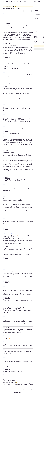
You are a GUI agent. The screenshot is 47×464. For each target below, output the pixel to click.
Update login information (37, 14)
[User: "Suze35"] (4, 57)
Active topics (36, 22)
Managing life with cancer (39, 37)
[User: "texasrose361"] (4, 13)
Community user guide (37, 26)
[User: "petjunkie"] (4, 246)
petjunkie (6, 245)
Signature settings (36, 15)
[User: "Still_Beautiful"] (4, 131)
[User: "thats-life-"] (4, 282)
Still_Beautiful (6, 131)
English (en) (34, 1)
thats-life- (6, 281)
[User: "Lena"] (4, 150)
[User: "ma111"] (4, 196)
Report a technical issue (37, 30)
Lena (5, 150)
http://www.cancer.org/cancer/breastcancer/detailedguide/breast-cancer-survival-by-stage (13, 233)
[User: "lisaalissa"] (4, 297)
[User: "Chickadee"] (4, 126)
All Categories (35, 32)
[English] (6, 1)
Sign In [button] (15, 392)
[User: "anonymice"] (4, 72)
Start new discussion (37, 18)
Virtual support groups (37, 27)
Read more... (37, 46)
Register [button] (20, 392)
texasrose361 (6, 43)
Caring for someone (39, 41)
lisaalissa (6, 297)
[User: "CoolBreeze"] (4, 229)
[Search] (37, 1)
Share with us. (15, 6)
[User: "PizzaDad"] (4, 316)
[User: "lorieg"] (4, 86)
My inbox (36, 23)
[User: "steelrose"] (4, 269)
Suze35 (5, 56)
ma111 (5, 196)
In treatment (39, 36)
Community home (36, 19)
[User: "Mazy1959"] (4, 286)
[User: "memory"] (4, 114)
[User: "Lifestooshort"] (4, 341)
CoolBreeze (6, 228)
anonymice (6, 177)
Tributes (39, 42)
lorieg (5, 86)
